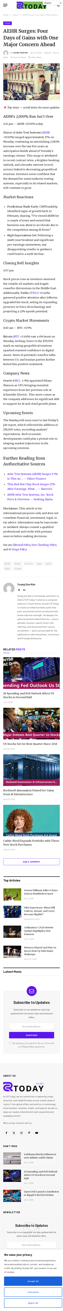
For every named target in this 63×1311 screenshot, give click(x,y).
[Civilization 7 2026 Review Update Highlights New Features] (12, 932)
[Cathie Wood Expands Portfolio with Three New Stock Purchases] (31, 820)
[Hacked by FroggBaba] (31, 5)
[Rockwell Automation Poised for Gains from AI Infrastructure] (31, 770)
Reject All (33, 1303)
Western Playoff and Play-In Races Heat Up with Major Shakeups (40, 951)
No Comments (19, 57)
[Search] (58, 5)
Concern (29, 563)
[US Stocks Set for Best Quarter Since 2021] (31, 723)
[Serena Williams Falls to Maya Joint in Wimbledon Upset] (12, 894)
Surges (17, 568)
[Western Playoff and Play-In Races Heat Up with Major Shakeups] (12, 952)
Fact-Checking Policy (44, 544)
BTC (17, 336)
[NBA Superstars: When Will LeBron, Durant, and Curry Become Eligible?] (12, 912)
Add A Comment (31, 861)
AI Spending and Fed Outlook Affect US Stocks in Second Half (40, 1175)
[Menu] (5, 5)
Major (7, 568)
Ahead (17, 563)
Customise (33, 1292)
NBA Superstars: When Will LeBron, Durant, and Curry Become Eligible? (39, 911)
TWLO (34, 292)
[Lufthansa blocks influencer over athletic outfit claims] (12, 1158)
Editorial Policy (21, 544)
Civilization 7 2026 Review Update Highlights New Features (38, 931)
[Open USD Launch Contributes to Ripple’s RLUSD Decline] (12, 1196)
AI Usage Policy (17, 549)
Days (39, 563)
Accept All (33, 1281)
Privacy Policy (28, 1046)
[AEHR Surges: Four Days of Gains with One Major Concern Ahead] (31, 81)
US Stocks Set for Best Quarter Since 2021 (30, 743)
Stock (7, 23)
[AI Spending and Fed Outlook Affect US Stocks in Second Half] (31, 673)
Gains (48, 563)
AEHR (46, 132)
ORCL (17, 380)
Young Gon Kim (20, 52)
